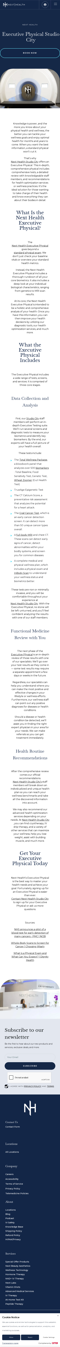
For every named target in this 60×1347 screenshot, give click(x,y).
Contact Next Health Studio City (30, 898)
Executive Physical (22, 654)
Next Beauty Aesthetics (17, 1266)
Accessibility (11, 1179)
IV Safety (10, 1222)
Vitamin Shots (12, 1287)
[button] (45, 4)
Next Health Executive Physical (30, 245)
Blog (7, 1214)
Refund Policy (12, 1235)
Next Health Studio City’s (27, 781)
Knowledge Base (14, 1226)
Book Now (30, 53)
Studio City (32, 418)
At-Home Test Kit (14, 1299)
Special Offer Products (17, 1261)
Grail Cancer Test (29, 513)
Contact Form (12, 1126)
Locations (10, 1210)
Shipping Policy (13, 1231)
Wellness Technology (16, 1270)
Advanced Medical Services (19, 1291)
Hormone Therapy (15, 1274)
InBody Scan (21, 573)
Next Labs (10, 1283)
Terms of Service (14, 1184)
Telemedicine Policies (17, 1193)
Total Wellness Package (33, 459)
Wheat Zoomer (23, 480)
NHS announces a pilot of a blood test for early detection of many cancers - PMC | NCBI (30, 933)
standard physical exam (27, 252)
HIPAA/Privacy (13, 1239)
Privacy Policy (12, 1188)
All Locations (12, 1152)
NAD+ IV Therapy (14, 1278)
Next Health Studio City (24, 161)
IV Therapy (11, 1295)
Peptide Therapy (14, 1304)
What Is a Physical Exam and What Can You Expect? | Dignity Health (30, 957)
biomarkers (42, 468)
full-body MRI (24, 535)
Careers (9, 1174)
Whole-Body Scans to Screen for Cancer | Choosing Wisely (30, 945)
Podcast (9, 1218)
